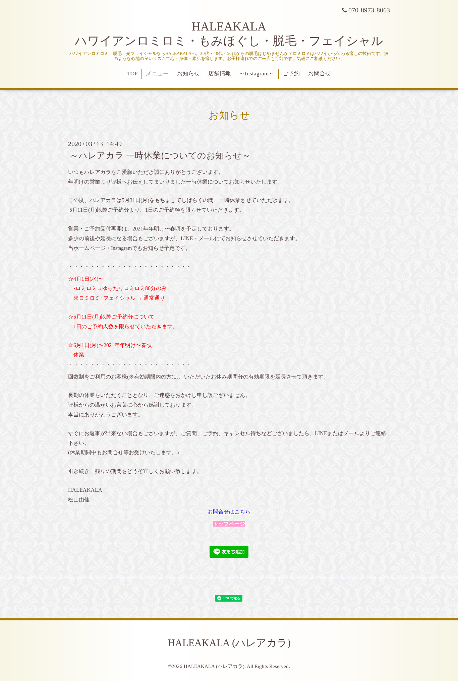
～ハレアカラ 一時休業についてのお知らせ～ (160, 155)
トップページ (229, 524)
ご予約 (291, 73)
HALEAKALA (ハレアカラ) (229, 642)
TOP (132, 73)
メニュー (157, 73)
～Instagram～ (256, 73)
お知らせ (188, 73)
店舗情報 (219, 73)
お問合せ (319, 73)
